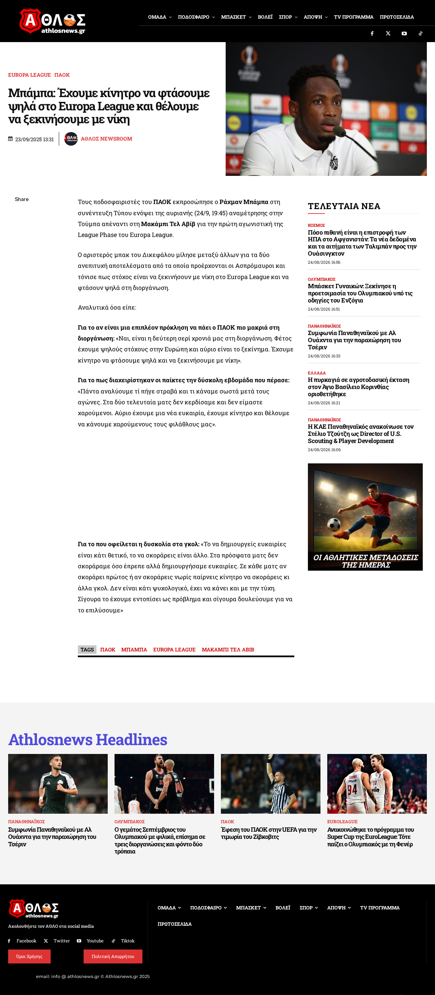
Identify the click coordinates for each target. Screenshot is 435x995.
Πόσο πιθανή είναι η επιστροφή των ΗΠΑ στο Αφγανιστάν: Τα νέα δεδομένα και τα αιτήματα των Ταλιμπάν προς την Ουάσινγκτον (362, 242)
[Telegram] (22, 280)
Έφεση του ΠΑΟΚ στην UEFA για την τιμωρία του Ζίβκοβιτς (268, 833)
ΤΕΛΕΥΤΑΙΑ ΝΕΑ (344, 205)
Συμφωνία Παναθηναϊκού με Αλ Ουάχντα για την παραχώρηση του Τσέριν (354, 340)
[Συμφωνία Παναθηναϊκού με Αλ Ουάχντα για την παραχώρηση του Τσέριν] (58, 784)
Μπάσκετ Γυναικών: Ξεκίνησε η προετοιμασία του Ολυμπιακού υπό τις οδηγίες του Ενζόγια (360, 293)
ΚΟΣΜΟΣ (316, 225)
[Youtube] (404, 33)
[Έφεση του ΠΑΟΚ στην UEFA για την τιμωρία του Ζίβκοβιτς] (270, 784)
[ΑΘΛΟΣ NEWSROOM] (72, 139)
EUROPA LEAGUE (29, 74)
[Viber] (22, 264)
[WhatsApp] (22, 248)
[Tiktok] (420, 33)
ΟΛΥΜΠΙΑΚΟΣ (321, 279)
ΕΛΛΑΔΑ (317, 372)
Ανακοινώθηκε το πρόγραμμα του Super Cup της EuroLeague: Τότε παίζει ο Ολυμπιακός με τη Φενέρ (370, 836)
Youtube (95, 941)
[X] (22, 232)
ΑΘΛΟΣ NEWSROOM (106, 138)
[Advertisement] (186, 485)
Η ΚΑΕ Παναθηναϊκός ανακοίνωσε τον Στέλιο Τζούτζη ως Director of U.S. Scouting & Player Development (361, 433)
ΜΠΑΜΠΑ (134, 649)
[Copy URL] (22, 295)
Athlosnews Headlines (87, 739)
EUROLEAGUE (342, 821)
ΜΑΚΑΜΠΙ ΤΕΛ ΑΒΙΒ (228, 649)
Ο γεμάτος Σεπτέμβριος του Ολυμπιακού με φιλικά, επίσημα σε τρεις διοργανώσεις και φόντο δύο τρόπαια (160, 840)
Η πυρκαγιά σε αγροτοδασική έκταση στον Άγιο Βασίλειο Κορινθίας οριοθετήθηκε (359, 386)
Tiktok (128, 941)
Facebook (26, 941)
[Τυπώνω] (22, 311)
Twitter (62, 941)
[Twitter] (388, 33)
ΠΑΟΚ (62, 74)
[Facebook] (372, 33)
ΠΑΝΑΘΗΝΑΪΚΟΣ (324, 326)
